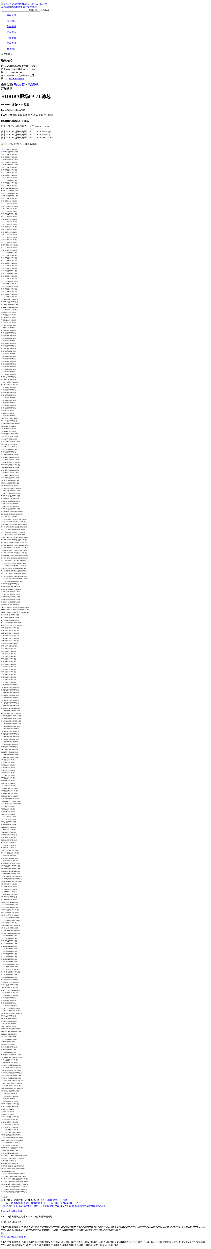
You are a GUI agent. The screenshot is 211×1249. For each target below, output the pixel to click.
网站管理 (100, 1206)
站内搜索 (54, 1206)
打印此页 (52, 1200)
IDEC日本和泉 (78, 1206)
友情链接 (25, 1206)
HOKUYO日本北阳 (40, 1206)
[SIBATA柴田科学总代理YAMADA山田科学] (24, 4)
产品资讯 (33, 84)
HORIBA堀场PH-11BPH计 (68, 1203)
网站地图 (91, 1206)
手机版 (33, 7)
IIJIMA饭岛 (65, 1206)
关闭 (65, 1200)
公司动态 (5, 1206)
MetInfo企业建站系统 (11, 1211)
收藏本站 (15, 7)
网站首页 (19, 84)
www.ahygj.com (16, 78)
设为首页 (5, 7)
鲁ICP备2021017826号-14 (13, 1236)
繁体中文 (25, 7)
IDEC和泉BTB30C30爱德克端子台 (27, 1203)
